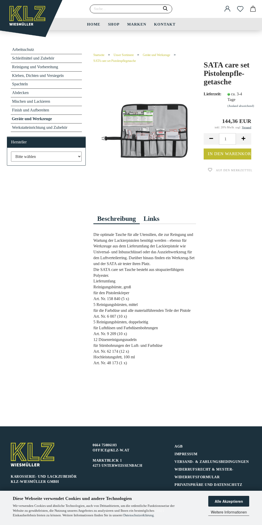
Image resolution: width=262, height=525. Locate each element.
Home (93, 24)
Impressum (186, 454)
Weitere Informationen (229, 512)
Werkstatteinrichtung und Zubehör (39, 127)
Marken (136, 24)
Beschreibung (116, 218)
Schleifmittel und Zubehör (33, 58)
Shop (113, 24)
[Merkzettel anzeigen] (240, 9)
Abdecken (20, 92)
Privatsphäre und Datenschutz (208, 485)
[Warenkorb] (253, 9)
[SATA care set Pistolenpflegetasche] (145, 131)
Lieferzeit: (212, 94)
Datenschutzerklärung (138, 515)
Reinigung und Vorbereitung (35, 67)
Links (151, 218)
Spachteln (20, 84)
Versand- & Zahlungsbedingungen (211, 462)
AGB (178, 446)
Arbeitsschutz (23, 49)
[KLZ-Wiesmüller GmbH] (33, 20)
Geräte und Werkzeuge (32, 119)
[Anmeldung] (227, 9)
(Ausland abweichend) (240, 105)
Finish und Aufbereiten (30, 110)
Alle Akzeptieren (229, 501)
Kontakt (165, 24)
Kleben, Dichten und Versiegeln (38, 75)
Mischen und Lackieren (31, 101)
